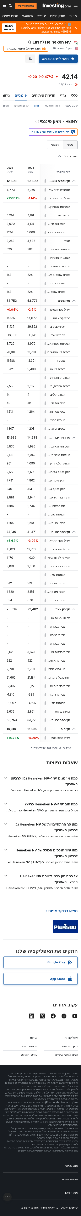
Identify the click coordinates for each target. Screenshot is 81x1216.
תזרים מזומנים (21, 105)
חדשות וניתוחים (43, 95)
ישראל (41, 16)
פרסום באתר (29, 1046)
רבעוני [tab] (55, 144)
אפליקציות (71, 1037)
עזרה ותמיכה (29, 1054)
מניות (73, 16)
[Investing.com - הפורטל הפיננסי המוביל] (57, 5)
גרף (63, 95)
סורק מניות (57, 16)
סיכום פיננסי (71, 105)
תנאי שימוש (71, 1165)
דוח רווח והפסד (52, 105)
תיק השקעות (70, 1046)
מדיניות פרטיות (70, 1179)
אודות (33, 1037)
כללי (74, 95)
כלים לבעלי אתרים (66, 1054)
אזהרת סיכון (71, 1192)
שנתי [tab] (70, 144)
